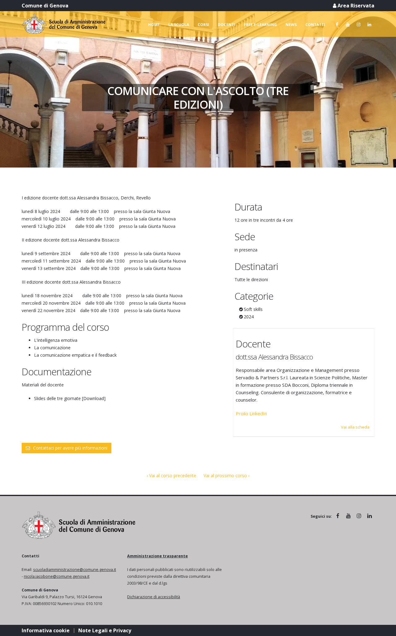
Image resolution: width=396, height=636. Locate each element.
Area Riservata (355, 5)
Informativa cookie (46, 630)
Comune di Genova (45, 5)
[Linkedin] (369, 24)
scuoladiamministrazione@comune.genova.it (74, 569)
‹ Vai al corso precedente (171, 475)
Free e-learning (260, 24)
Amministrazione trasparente (157, 556)
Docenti (226, 24)
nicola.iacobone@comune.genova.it (56, 576)
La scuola (178, 24)
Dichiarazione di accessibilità (153, 596)
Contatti (315, 24)
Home (154, 24)
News (291, 24)
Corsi (203, 24)
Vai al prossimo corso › (226, 475)
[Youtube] (347, 24)
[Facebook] (337, 24)
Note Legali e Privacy (104, 630)
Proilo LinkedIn (251, 413)
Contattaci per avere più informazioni (70, 448)
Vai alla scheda (355, 427)
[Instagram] (358, 24)
